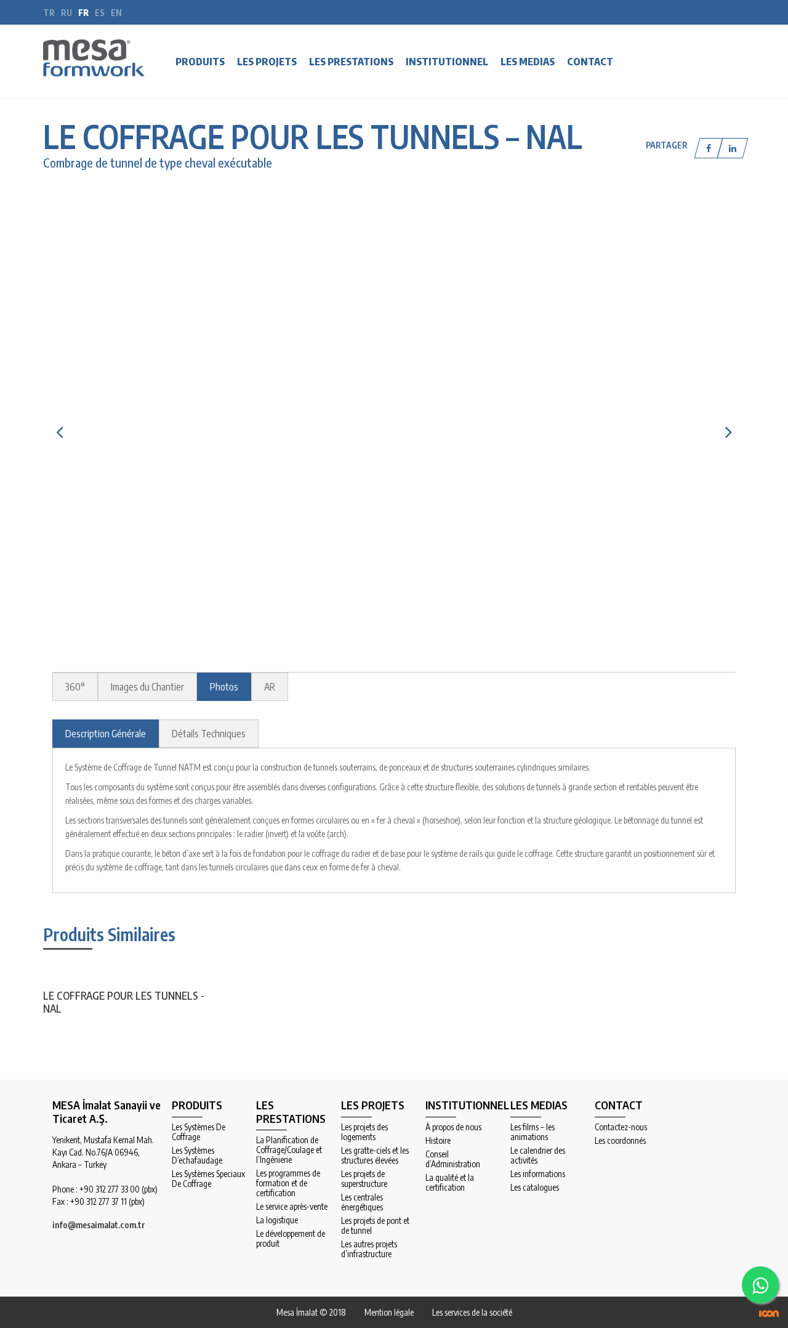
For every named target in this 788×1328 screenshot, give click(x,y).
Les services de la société (472, 1312)
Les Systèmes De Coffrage (198, 1132)
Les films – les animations (532, 1132)
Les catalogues (534, 1187)
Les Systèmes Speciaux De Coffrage (208, 1179)
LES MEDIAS (528, 61)
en (116, 12)
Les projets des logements (364, 1132)
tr (49, 12)
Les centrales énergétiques (362, 1202)
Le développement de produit (290, 1239)
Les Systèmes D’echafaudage (197, 1155)
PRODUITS (200, 61)
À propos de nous (453, 1127)
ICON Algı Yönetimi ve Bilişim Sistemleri (769, 1313)
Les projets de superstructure (364, 1179)
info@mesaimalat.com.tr (98, 1225)
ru (66, 12)
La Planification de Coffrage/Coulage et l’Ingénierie (289, 1150)
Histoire (438, 1141)
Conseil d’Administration (452, 1159)
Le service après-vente (292, 1207)
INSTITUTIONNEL (447, 61)
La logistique (277, 1220)
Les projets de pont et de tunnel (375, 1226)
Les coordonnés (620, 1141)
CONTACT (590, 61)
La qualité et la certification (449, 1182)
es (100, 12)
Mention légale (389, 1312)
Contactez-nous (621, 1127)
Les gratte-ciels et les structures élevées (375, 1155)
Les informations (537, 1174)
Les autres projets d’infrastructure (369, 1249)
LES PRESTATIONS (351, 61)
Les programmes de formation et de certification (288, 1183)
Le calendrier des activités (537, 1155)
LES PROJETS (267, 61)
